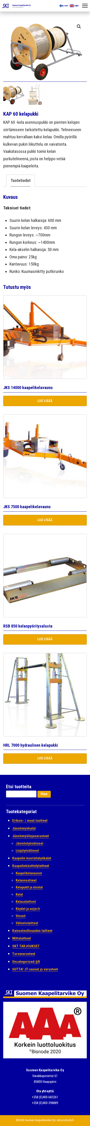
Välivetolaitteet (27, 923)
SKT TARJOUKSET (26, 946)
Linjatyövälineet (27, 851)
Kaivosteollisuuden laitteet (32, 931)
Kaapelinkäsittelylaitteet (30, 866)
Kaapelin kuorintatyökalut (31, 858)
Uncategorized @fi (26, 962)
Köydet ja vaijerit (28, 909)
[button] (79, 26)
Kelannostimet (26, 880)
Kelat (19, 895)
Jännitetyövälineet (29, 843)
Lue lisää (44, 401)
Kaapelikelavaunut (29, 873)
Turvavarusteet (23, 954)
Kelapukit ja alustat (29, 887)
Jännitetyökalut (24, 828)
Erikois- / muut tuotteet (30, 820)
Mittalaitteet (21, 938)
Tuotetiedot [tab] (20, 180)
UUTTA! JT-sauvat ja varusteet (35, 969)
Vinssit (21, 916)
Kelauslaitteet (26, 902)
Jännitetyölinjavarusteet (30, 836)
